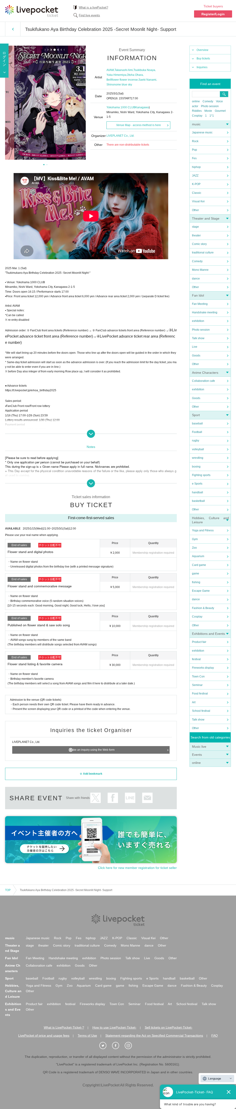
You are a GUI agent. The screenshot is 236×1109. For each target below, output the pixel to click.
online (196, 101)
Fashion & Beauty (203, 608)
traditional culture (203, 252)
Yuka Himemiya (116, 74)
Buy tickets (203, 58)
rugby (195, 440)
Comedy (208, 101)
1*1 (211, 115)
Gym (195, 539)
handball (197, 492)
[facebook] (118, 1045)
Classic (196, 192)
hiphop (196, 167)
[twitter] (105, 1045)
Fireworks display (203, 667)
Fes (194, 158)
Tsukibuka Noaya (144, 70)
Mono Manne (200, 269)
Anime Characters (205, 372)
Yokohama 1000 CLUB (120, 107)
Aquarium (198, 556)
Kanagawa (142, 107)
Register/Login (213, 14)
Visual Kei (198, 201)
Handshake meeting (204, 312)
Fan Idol (198, 295)
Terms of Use (87, 1035)
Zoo (194, 547)
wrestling (197, 457)
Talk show (198, 338)
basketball (198, 501)
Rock (195, 141)
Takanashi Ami (124, 70)
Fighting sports (201, 475)
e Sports (197, 483)
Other (195, 210)
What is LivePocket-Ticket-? (64, 1027)
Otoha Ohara (135, 74)
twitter (95, 798)
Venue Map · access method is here (138, 125)
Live (194, 346)
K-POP (196, 184)
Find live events (89, 15)
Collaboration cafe (203, 380)
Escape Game (201, 590)
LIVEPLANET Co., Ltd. (120, 135)
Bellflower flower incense (122, 79)
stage (195, 226)
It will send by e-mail (147, 798)
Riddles (197, 110)
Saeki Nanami (147, 79)
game (195, 573)
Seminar (197, 685)
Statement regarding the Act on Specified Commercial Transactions (154, 1035)
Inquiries (202, 67)
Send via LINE (130, 798)
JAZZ (195, 175)
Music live (199, 746)
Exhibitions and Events (208, 633)
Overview (202, 50)
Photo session (210, 106)
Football (197, 432)
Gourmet (220, 110)
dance (196, 278)
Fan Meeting (200, 304)
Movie (208, 110)
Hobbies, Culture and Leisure (13, 991)
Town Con (198, 676)
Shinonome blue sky (119, 84)
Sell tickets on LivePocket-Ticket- (168, 1027)
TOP (8, 890)
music (196, 124)
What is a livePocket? (93, 7)
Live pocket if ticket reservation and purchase (31, 11)
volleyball (198, 449)
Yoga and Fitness (203, 530)
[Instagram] (131, 1045)
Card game (199, 565)
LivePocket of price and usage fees (43, 1035)
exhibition (198, 321)
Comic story (199, 244)
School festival (201, 710)
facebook (113, 798)
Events (197, 754)
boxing (196, 466)
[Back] (13, 29)
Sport (196, 415)
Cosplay (197, 115)
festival (196, 659)
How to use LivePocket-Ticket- (114, 1027)
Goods (196, 355)
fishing (196, 582)
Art (193, 702)
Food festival (200, 693)
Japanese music (202, 132)
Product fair (199, 642)
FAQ (214, 1035)
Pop (194, 149)
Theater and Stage (205, 218)
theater (196, 235)
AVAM (110, 70)
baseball (197, 423)
